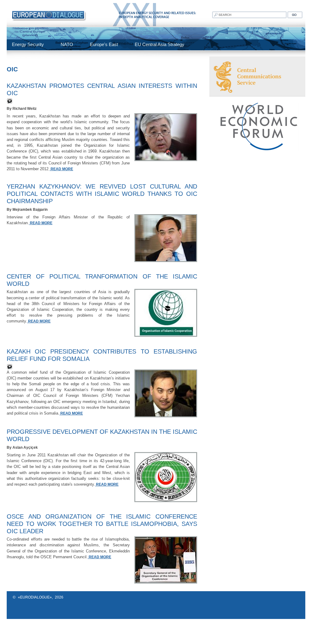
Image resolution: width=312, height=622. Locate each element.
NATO (67, 44)
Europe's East (104, 44)
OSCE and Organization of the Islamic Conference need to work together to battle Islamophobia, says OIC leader (102, 523)
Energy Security (28, 44)
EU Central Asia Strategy (159, 44)
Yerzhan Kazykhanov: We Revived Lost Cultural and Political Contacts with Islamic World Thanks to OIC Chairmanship (102, 193)
